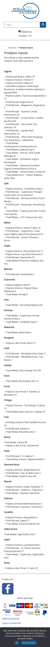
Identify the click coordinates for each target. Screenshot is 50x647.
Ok (17, 643)
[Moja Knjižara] (25, 11)
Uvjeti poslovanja (10, 618)
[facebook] (7, 588)
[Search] (43, 25)
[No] (46, 637)
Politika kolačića (29, 643)
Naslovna (12, 47)
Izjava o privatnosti (11, 623)
